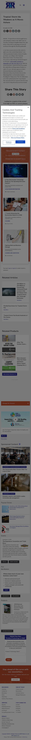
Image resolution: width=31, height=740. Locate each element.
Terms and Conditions (18, 128)
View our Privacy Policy (17, 138)
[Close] (28, 107)
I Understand (20, 141)
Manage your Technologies (9, 142)
